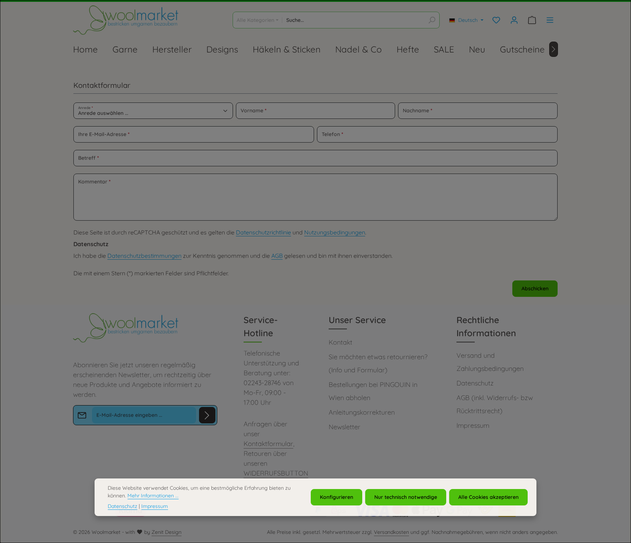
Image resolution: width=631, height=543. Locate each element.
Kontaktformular (268, 443)
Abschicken (534, 288)
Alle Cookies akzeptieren (488, 497)
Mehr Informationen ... (153, 495)
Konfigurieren (336, 497)
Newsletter (344, 427)
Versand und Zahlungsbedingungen (490, 362)
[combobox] (353, 20)
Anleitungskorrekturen (362, 412)
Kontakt (340, 342)
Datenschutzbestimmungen (144, 255)
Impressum (472, 425)
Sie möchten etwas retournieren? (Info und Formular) (378, 363)
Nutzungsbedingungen (334, 232)
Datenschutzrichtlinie (263, 232)
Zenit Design (166, 532)
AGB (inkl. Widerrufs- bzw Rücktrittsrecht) (494, 404)
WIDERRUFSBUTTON (276, 473)
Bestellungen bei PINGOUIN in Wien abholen (373, 391)
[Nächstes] (553, 49)
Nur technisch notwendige (405, 497)
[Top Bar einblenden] (550, 20)
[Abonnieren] (207, 415)
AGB (277, 255)
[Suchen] (432, 20)
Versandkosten (391, 532)
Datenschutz (475, 383)
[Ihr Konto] (514, 20)
